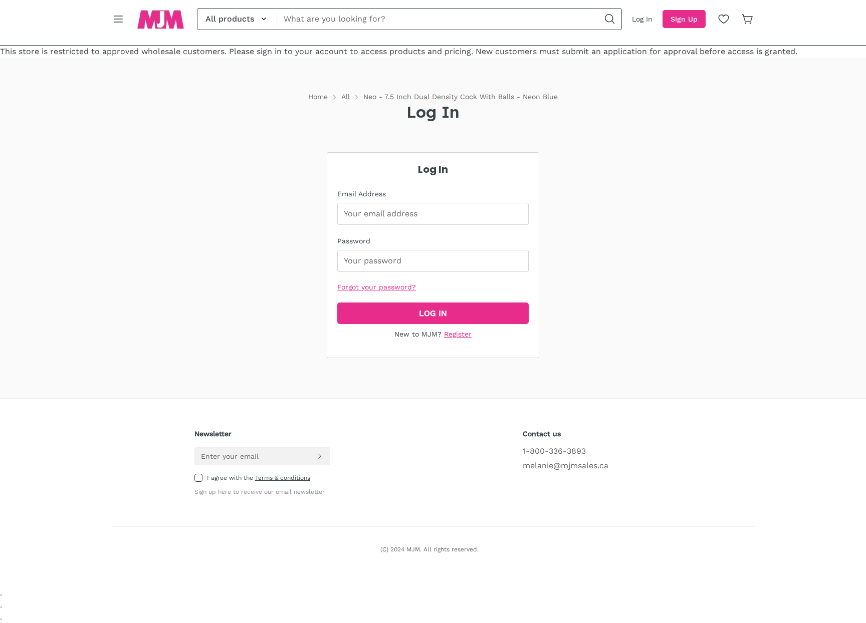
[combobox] (409, 19)
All (345, 97)
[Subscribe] (319, 456)
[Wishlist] (724, 19)
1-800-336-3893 (554, 451)
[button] (748, 19)
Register (458, 334)
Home (318, 97)
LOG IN (433, 313)
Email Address (361, 194)
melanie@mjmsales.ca (565, 465)
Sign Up (684, 19)
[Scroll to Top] (846, 568)
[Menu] (118, 19)
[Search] (610, 19)
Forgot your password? (376, 287)
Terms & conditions (282, 477)
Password (353, 241)
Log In (642, 19)
